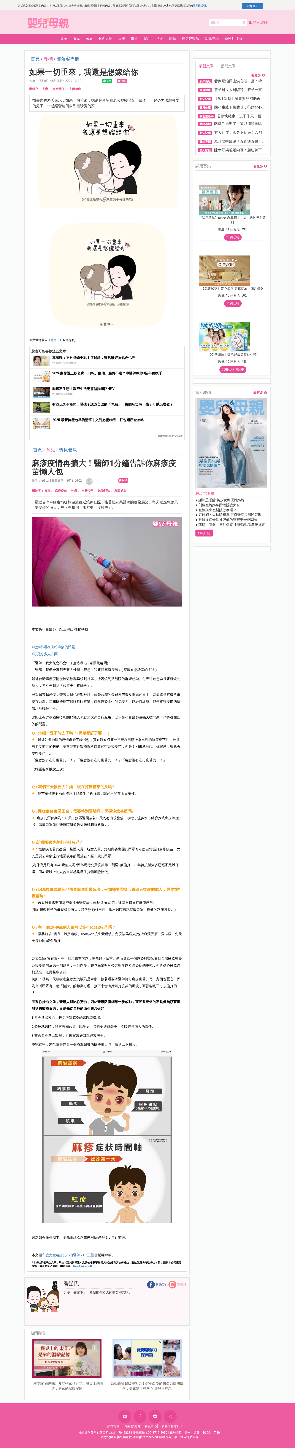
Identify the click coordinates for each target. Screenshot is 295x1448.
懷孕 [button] (63, 39)
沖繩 (74, 490)
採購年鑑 (212, 39)
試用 (147, 39)
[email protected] (82, 1266)
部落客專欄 (68, 58)
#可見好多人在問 (45, 654)
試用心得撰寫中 (233, 369)
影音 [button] (134, 39)
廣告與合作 (169, 1426)
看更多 (256, 75)
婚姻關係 (58, 89)
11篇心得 (232, 303)
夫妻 (45, 89)
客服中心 (151, 1426)
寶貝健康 (68, 449)
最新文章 (206, 66)
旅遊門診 (104, 490)
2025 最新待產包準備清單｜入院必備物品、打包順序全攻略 (98, 420)
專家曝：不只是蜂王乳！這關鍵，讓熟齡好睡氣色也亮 (93, 358)
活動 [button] (159, 39)
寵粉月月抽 (233, 39)
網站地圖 (113, 1426)
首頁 (35, 58)
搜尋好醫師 (190, 39)
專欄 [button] (121, 39)
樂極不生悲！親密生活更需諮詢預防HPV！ (85, 389)
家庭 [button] (89, 39)
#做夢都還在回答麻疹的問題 (53, 647)
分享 (89, 481)
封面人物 (105, 39)
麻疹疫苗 (61, 490)
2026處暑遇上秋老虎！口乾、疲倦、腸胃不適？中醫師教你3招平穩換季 (107, 373)
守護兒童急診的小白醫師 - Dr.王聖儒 (70, 1255)
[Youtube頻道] (124, 1416)
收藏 (123, 80)
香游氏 (55, 340)
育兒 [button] (76, 39)
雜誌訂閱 (204, 533)
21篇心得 (232, 237)
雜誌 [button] (172, 39)
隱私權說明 (199, 5)
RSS (184, 1426)
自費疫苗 (88, 490)
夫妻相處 (75, 89)
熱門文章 (228, 66)
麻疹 (47, 490)
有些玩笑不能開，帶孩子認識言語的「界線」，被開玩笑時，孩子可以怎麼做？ (112, 404)
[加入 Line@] (155, 1416)
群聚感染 (120, 490)
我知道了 (252, 6)
